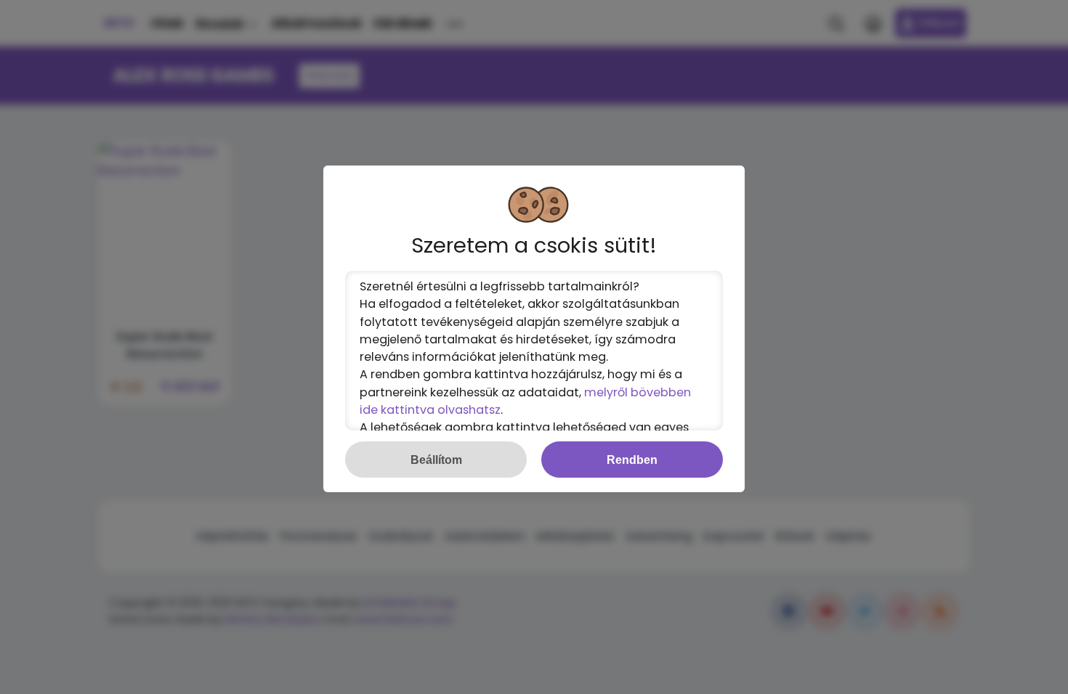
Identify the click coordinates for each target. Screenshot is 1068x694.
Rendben (632, 459)
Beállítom (436, 459)
